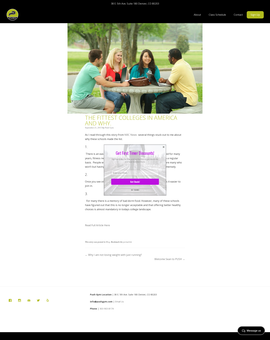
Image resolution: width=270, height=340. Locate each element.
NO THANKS (135, 190)
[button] (135, 153)
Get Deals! (135, 181)
